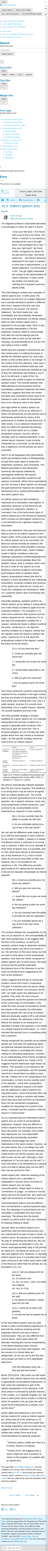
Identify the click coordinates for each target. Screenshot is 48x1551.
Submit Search (7, 54)
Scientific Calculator (12, 137)
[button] (9, 155)
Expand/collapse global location (45, 199)
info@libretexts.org (18, 1541)
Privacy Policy (26, 1536)
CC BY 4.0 (18, 1472)
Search (5, 1548)
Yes (6, 1509)
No (15, 1509)
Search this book (6, 46)
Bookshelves (28, 200)
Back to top (5, 1488)
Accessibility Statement (19, 1539)
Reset (4, 71)
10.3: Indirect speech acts (24, 1467)
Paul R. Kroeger (16, 216)
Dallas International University (21, 219)
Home (12, 200)
